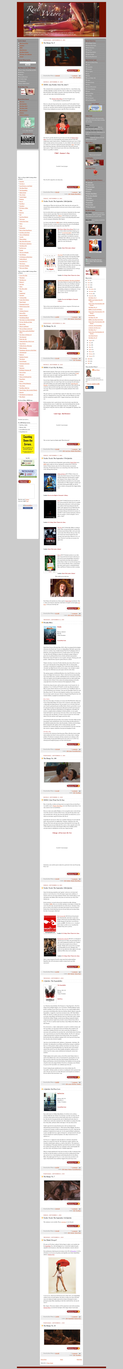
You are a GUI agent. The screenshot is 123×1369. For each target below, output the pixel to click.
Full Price (74, 1084)
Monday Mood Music (57, 99)
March (90, 351)
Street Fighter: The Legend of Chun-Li (28, 390)
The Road (22, 295)
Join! (27, 501)
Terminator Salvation (24, 363)
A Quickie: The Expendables (52, 981)
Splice (21, 223)
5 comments (75, 317)
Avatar (21, 308)
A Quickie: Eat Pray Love (51, 1089)
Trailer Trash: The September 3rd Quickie (57, 1218)
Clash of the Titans (24, 221)
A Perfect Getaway (24, 311)
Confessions (90, 182)
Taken (21, 286)
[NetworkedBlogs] (27, 505)
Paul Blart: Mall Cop (24, 388)
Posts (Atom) (50, 1363)
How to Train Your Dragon (26, 230)
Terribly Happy (23, 197)
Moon (21, 291)
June (90, 345)
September (91, 296)
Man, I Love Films (24, 43)
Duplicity (22, 354)
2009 (89, 359)
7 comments (75, 1082)
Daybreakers (22, 228)
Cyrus (21, 226)
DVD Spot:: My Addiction (26, 54)
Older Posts (79, 1359)
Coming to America (24, 115)
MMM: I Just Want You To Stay (54, 800)
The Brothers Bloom (24, 317)
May (90, 347)
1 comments (75, 749)
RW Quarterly (90, 200)
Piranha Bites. (48, 622)
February (91, 354)
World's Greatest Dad (24, 306)
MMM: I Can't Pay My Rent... (53, 367)
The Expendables (23, 190)
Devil (58, 500)
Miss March (22, 397)
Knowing (22, 392)
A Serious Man (23, 297)
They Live (22, 101)
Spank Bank (48, 1246)
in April (77, 373)
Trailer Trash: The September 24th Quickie (57, 201)
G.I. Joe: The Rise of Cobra (26, 322)
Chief (72, 144)
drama (66, 1169)
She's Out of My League (25, 241)
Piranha (21, 250)
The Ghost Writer (24, 188)
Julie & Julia (22, 324)
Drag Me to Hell (23, 289)
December (91, 289)
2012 (89, 282)
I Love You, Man (23, 275)
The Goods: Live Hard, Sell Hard (27, 320)
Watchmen (22, 277)
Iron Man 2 (22, 203)
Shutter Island (23, 192)
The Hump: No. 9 (49, 43)
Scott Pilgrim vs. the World (26, 186)
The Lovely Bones (24, 268)
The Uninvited (23, 337)
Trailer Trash (78, 319)
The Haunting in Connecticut (26, 394)
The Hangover (23, 280)
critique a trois (90, 184)
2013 (89, 280)
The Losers (22, 219)
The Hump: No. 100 (49, 758)
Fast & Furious (23, 361)
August (90, 340)
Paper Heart (22, 379)
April (90, 349)
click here (63, 1222)
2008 (89, 361)
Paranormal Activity (24, 304)
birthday (68, 881)
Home (61, 1359)
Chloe (21, 210)
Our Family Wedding (24, 265)
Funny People (23, 302)
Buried (60, 215)
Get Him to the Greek (25, 232)
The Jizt (89, 191)
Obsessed (22, 374)
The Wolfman (23, 254)
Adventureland (23, 352)
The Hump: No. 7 (49, 1176)
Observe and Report (24, 326)
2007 (89, 363)
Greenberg (22, 206)
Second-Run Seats (76, 751)
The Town (60, 527)
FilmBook (22, 45)
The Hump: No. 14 (49, 326)
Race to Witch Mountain (25, 383)
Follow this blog (27, 507)
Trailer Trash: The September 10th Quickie (57, 888)
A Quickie (89, 198)
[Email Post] (79, 75)
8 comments (75, 358)
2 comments (75, 75)
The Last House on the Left (26, 328)
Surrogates (22, 368)
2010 (74, 77)
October (91, 293)
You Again (60, 255)
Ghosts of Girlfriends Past (25, 377)
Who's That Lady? (91, 207)
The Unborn (22, 385)
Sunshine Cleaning (24, 357)
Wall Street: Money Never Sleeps (65, 229)
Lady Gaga (67, 451)
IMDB (21, 47)
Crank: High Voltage (24, 300)
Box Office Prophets (24, 52)
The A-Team (22, 195)
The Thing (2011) (23, 106)
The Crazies (22, 263)
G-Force (21, 381)
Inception (22, 181)
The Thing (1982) (23, 108)
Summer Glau (51, 1254)
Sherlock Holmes (23, 315)
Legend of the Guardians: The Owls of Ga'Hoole (69, 280)
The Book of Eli (23, 246)
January (91, 356)
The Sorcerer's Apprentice (26, 243)
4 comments (75, 613)
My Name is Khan (24, 208)
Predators (22, 113)
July (90, 342)
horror (70, 751)
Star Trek (22, 284)
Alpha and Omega (61, 474)
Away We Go (23, 343)
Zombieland (22, 293)
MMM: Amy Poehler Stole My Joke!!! (56, 85)
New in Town (23, 372)
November (91, 291)
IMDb (57, 222)
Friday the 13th (23, 339)
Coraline (22, 366)
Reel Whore (97, 370)
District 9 (22, 282)
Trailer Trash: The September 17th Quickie (57, 458)
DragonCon (73, 1251)
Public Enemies (23, 348)
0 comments (75, 879)
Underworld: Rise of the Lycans (27, 341)
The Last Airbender (24, 252)
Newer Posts (44, 1359)
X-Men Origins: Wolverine (26, 346)
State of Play (22, 313)
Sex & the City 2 (23, 261)
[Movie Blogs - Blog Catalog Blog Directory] (95, 263)
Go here (27, 499)
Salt (20, 214)
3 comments (75, 192)
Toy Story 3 (22, 183)
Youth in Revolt (23, 259)
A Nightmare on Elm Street (26, 257)
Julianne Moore (47, 1307)
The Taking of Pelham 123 (26, 334)
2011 (89, 285)
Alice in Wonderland (24, 234)
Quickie (72, 319)
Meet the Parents (23, 110)
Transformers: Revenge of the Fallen (28, 350)
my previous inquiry (66, 232)
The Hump (78, 77)
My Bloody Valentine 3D (25, 370)
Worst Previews (23, 50)
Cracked (21, 56)
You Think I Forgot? (50, 1240)
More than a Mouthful (92, 196)
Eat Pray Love (23, 248)
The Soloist (22, 359)
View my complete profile (93, 384)
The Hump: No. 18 (49, 1326)
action (69, 1084)
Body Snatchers (23, 104)
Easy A (21, 201)
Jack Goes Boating (24, 217)
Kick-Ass (22, 212)
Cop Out (21, 237)
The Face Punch (90, 187)
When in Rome (23, 239)
